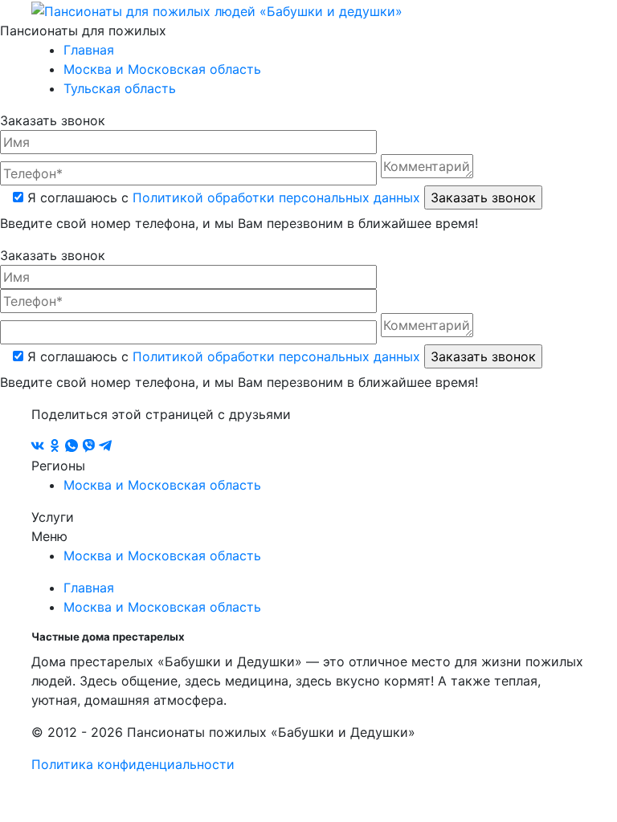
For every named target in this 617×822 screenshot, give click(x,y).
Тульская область (119, 88)
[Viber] (90, 446)
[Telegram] (105, 446)
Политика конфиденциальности (133, 764)
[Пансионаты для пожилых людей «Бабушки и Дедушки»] (216, 10)
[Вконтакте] (39, 446)
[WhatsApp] (73, 446)
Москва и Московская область (162, 69)
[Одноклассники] (56, 446)
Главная (88, 50)
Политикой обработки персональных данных (276, 197)
